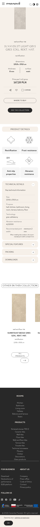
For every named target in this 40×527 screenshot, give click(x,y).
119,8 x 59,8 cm (20, 64)
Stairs (20, 417)
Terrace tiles (20, 443)
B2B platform (6, 485)
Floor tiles (20, 437)
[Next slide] (24, 360)
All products (20, 355)
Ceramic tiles (20, 432)
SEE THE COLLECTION (20, 110)
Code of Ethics (26, 482)
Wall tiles (20, 435)
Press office (24, 479)
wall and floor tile (19, 329)
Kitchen (20, 403)
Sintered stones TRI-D (20, 429)
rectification (19, 339)
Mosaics (20, 451)
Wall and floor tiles (20, 440)
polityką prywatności (22, 518)
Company (24, 476)
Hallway (20, 411)
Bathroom (20, 406)
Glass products (20, 459)
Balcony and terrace (20, 414)
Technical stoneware (20, 448)
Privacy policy (25, 487)
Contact (23, 485)
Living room (20, 408)
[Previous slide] (15, 360)
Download (5, 476)
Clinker (20, 454)
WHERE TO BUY (20, 101)
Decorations (20, 457)
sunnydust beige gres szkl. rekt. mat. (18, 334)
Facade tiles (20, 446)
